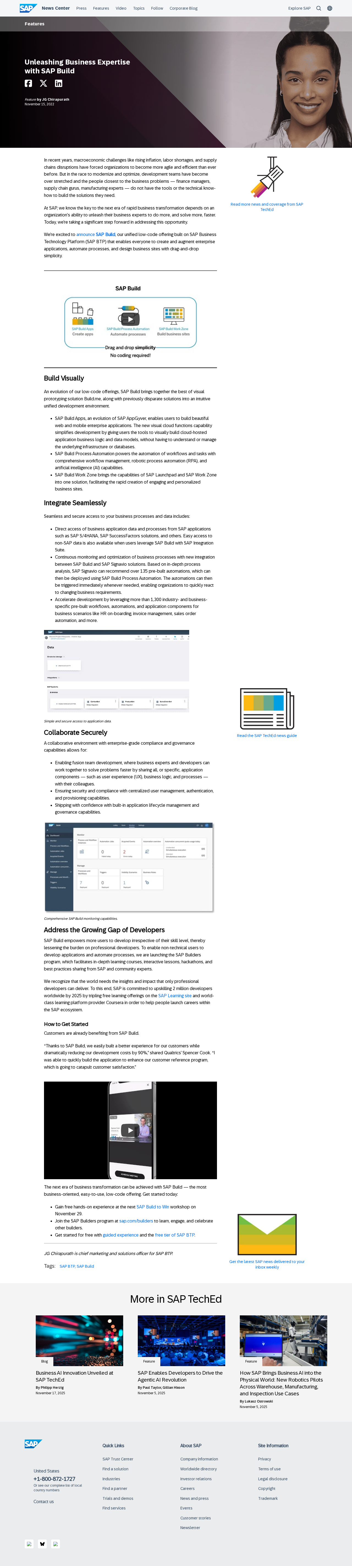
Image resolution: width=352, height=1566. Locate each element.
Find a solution (115, 1469)
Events (186, 1508)
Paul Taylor (152, 1388)
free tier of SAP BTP (174, 1235)
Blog (44, 1361)
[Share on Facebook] (28, 84)
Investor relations (196, 1479)
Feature (31, 99)
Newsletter (190, 1527)
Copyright (267, 1488)
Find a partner (115, 1488)
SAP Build (85, 1266)
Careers (187, 1488)
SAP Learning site (175, 995)
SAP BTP (67, 1266)
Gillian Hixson (174, 1388)
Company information (199, 1459)
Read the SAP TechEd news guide (267, 735)
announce (95, 234)
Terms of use (269, 1469)
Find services (114, 1508)
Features (35, 24)
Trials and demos (118, 1498)
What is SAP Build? (130, 303)
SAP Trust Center (118, 1459)
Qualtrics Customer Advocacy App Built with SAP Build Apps (130, 1114)
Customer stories (195, 1518)
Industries (111, 1479)
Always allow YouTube (130, 336)
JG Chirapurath (55, 99)
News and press (194, 1498)
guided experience (121, 1235)
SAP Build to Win (153, 1207)
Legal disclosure (273, 1479)
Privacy (264, 1459)
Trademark (268, 1498)
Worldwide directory (198, 1469)
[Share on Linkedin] (58, 84)
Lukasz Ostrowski (259, 1401)
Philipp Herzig (52, 1388)
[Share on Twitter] (43, 84)
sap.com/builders (136, 1221)
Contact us (44, 1501)
